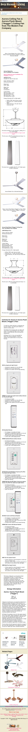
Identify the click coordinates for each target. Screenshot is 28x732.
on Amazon (13, 75)
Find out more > (18, 710)
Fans (22, 715)
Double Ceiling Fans (14, 704)
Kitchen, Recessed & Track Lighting (12, 715)
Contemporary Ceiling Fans (14, 687)
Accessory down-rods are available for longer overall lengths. (13, 133)
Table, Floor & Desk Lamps (21, 714)
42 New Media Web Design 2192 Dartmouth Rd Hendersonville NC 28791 (14, 729)
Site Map (21, 706)
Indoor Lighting (3, 714)
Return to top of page (14, 712)
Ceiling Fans (8, 706)
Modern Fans (14, 669)
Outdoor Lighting (11, 714)
